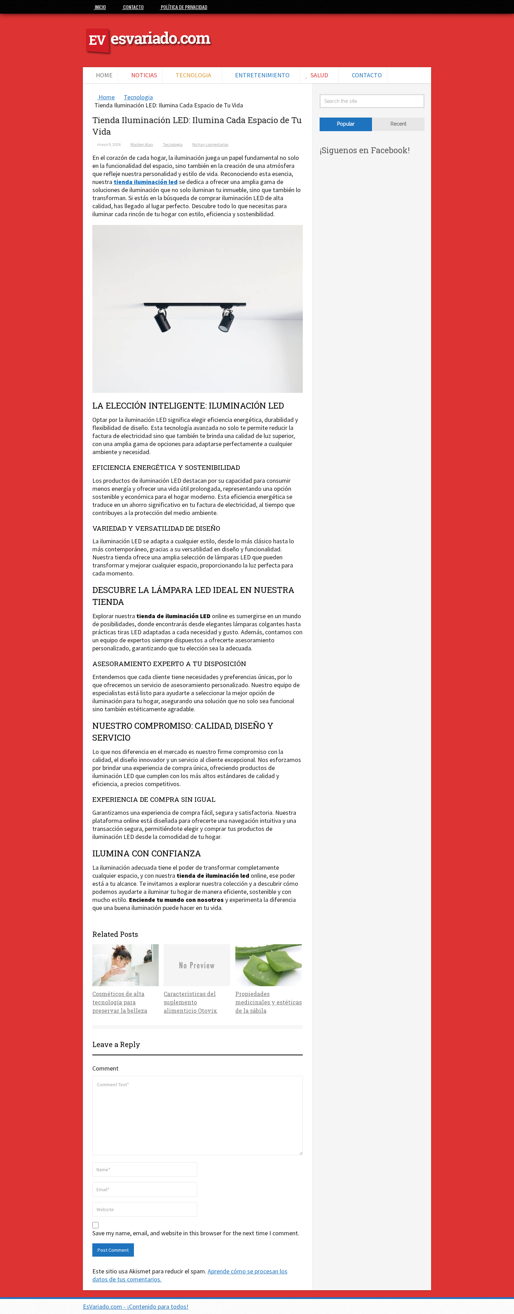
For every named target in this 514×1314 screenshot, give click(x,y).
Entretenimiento (262, 75)
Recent (398, 124)
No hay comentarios (210, 144)
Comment (105, 1068)
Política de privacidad (183, 6)
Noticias (143, 75)
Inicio (100, 6)
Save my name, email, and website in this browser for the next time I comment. (195, 1233)
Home (103, 75)
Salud (318, 75)
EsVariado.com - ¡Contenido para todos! (135, 1306)
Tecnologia (192, 75)
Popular (346, 124)
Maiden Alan (141, 144)
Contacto (133, 6)
